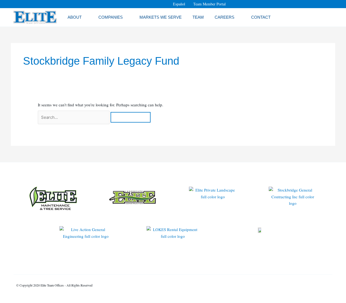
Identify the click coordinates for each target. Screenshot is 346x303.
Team (198, 17)
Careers (224, 17)
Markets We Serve (160, 17)
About (75, 17)
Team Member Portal (209, 3)
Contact (261, 17)
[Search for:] (74, 117)
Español (179, 3)
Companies (110, 17)
